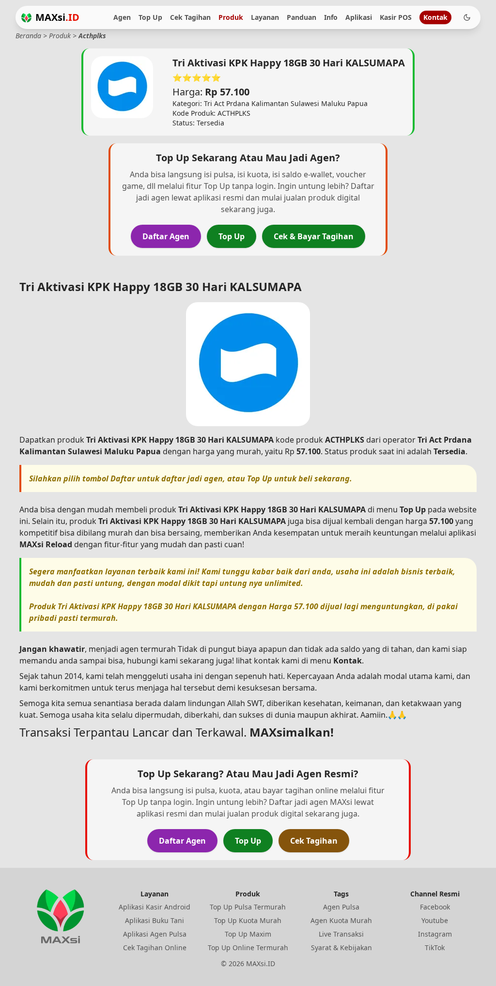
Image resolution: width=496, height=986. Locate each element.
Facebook (435, 906)
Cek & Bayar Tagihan (314, 236)
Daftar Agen (165, 236)
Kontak (435, 17)
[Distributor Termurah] (26, 18)
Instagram (435, 934)
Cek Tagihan (190, 17)
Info (331, 17)
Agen (122, 17)
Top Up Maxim (248, 934)
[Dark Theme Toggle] (467, 17)
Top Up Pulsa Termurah (248, 906)
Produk (230, 17)
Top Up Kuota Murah (247, 920)
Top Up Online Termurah (248, 947)
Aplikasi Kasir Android (154, 906)
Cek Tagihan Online (154, 947)
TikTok (435, 947)
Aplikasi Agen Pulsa (154, 934)
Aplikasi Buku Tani (154, 920)
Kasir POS (396, 17)
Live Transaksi (341, 934)
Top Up (150, 17)
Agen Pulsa (341, 906)
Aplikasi (358, 17)
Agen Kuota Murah (341, 920)
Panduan (301, 17)
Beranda (28, 35)
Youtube (434, 920)
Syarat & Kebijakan (341, 947)
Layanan (265, 17)
